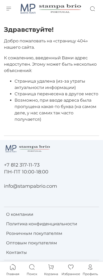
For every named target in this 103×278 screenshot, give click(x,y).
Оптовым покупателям (31, 242)
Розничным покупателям (34, 233)
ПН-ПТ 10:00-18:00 (26, 171)
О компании (19, 214)
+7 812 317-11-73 (22, 165)
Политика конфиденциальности (41, 223)
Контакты (16, 252)
